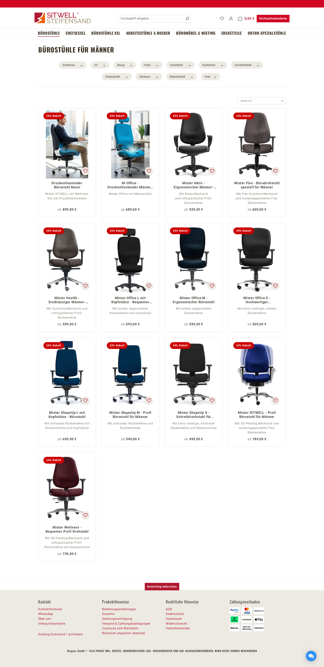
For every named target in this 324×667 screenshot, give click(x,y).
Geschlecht (176, 65)
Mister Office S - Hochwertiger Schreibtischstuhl (257, 300)
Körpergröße (112, 76)
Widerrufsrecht (176, 623)
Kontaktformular (50, 609)
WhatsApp (45, 614)
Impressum (174, 619)
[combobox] (150, 18)
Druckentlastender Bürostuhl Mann (67, 185)
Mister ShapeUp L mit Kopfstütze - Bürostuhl (67, 415)
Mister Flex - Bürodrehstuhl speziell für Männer (257, 185)
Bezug (120, 65)
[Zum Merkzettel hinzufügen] (85, 171)
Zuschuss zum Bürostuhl (120, 628)
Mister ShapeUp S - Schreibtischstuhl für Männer (193, 415)
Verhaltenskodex (178, 628)
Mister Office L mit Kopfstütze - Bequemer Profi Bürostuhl (130, 300)
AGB (169, 609)
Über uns (44, 619)
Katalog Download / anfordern (60, 634)
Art (96, 65)
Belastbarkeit (177, 76)
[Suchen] (187, 18)
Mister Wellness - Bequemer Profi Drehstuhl (67, 529)
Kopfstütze (208, 65)
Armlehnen (68, 65)
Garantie (108, 614)
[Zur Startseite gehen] (62, 18)
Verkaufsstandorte (273, 18)
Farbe (147, 65)
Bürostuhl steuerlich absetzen (123, 633)
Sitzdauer (144, 76)
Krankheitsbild (243, 65)
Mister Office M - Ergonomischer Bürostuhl (193, 300)
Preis (207, 76)
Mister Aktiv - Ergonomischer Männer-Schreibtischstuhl (194, 185)
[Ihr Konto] (231, 18)
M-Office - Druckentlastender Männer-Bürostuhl (130, 185)
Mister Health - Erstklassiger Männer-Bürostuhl (67, 300)
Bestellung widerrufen (162, 586)
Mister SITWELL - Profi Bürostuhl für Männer (257, 415)
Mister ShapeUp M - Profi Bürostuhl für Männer (130, 415)
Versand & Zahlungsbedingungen (126, 623)
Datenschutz (175, 614)
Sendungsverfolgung (117, 619)
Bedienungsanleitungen (119, 609)
